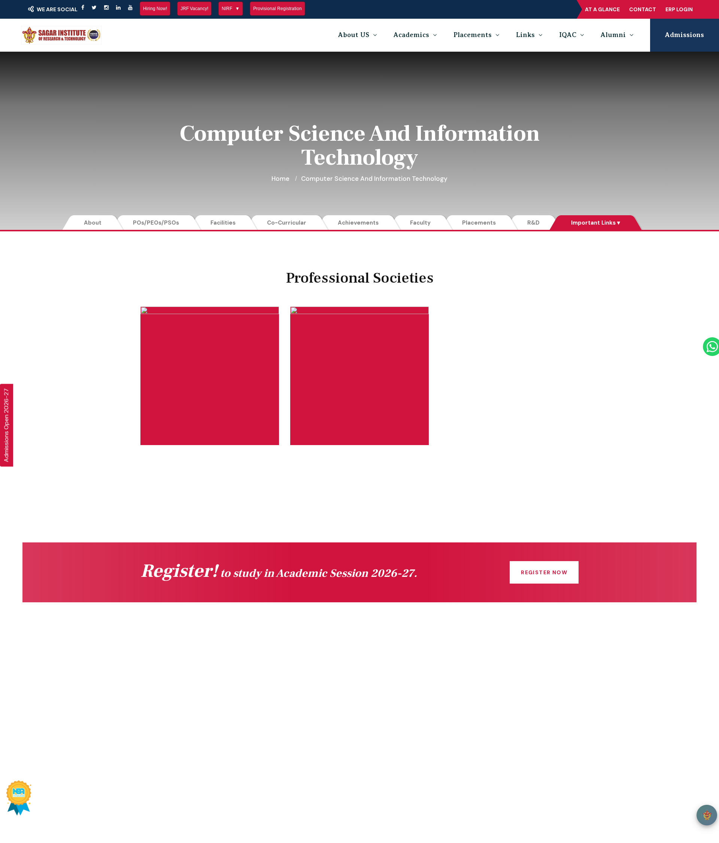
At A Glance (602, 9)
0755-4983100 (513, 707)
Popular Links (355, 770)
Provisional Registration (277, 8)
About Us (165, 697)
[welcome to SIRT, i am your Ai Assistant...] (707, 815)
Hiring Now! (155, 8)
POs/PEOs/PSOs (156, 222)
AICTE (273, 667)
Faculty (420, 222)
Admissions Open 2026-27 (6, 425)
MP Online (279, 712)
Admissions (684, 35)
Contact (642, 9)
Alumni (613, 35)
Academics (411, 35)
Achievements (358, 222)
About (92, 222)
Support (566, 803)
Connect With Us (176, 667)
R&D (533, 222)
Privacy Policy (481, 803)
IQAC (567, 35)
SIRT (169, 803)
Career (386, 727)
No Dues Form (397, 682)
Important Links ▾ (595, 222)
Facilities (223, 222)
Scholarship (281, 697)
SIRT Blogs (167, 742)
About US (353, 35)
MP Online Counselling (297, 727)
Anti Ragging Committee (188, 727)
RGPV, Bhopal (284, 742)
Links (525, 35)
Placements (472, 35)
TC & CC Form (398, 697)
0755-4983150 (513, 692)
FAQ (382, 712)
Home (280, 178)
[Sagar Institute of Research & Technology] (61, 35)
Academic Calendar (405, 667)
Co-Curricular (286, 222)
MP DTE (275, 682)
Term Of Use (528, 803)
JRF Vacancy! (194, 8)
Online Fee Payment (182, 682)
